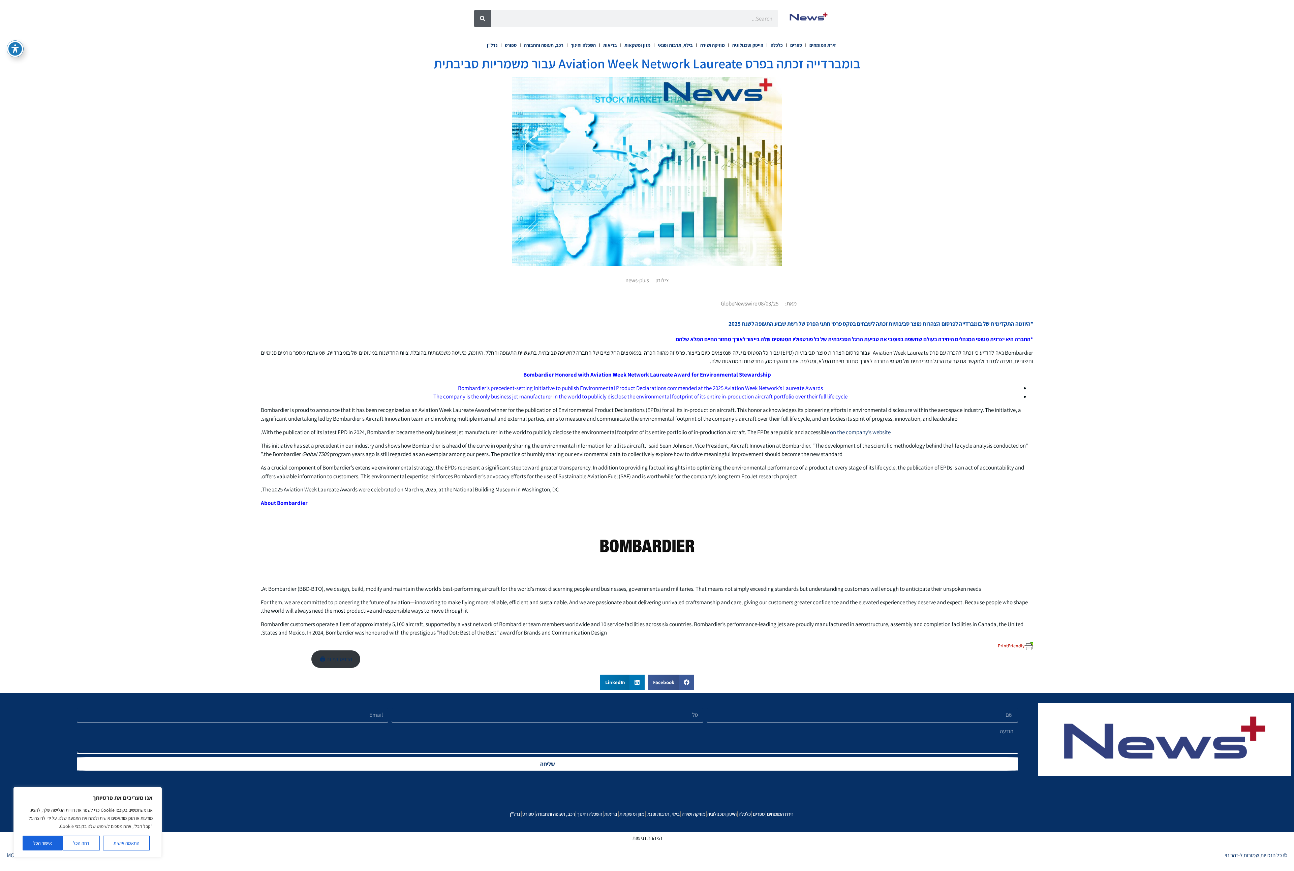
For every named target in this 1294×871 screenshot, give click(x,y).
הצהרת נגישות (647, 838)
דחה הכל (81, 843)
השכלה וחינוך (583, 45)
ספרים (796, 45)
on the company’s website (860, 432)
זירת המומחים (822, 45)
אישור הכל (42, 843)
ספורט (511, 45)
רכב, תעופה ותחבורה (543, 45)
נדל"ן (492, 45)
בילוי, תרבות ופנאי (675, 45)
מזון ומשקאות (637, 45)
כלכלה (777, 45)
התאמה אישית (127, 843)
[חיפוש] (482, 18)
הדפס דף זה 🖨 (336, 659)
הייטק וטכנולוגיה (747, 45)
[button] (671, 682)
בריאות (610, 45)
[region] (87, 822)
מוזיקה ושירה (712, 45)
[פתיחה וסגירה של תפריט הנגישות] (15, 49)
